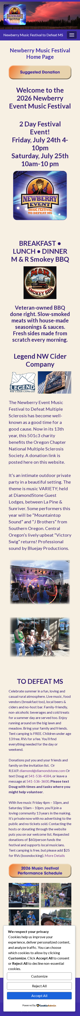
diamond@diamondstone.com (42, 770)
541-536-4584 (39, 776)
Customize (39, 976)
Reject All (39, 986)
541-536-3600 (37, 781)
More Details (55, 855)
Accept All (39, 995)
